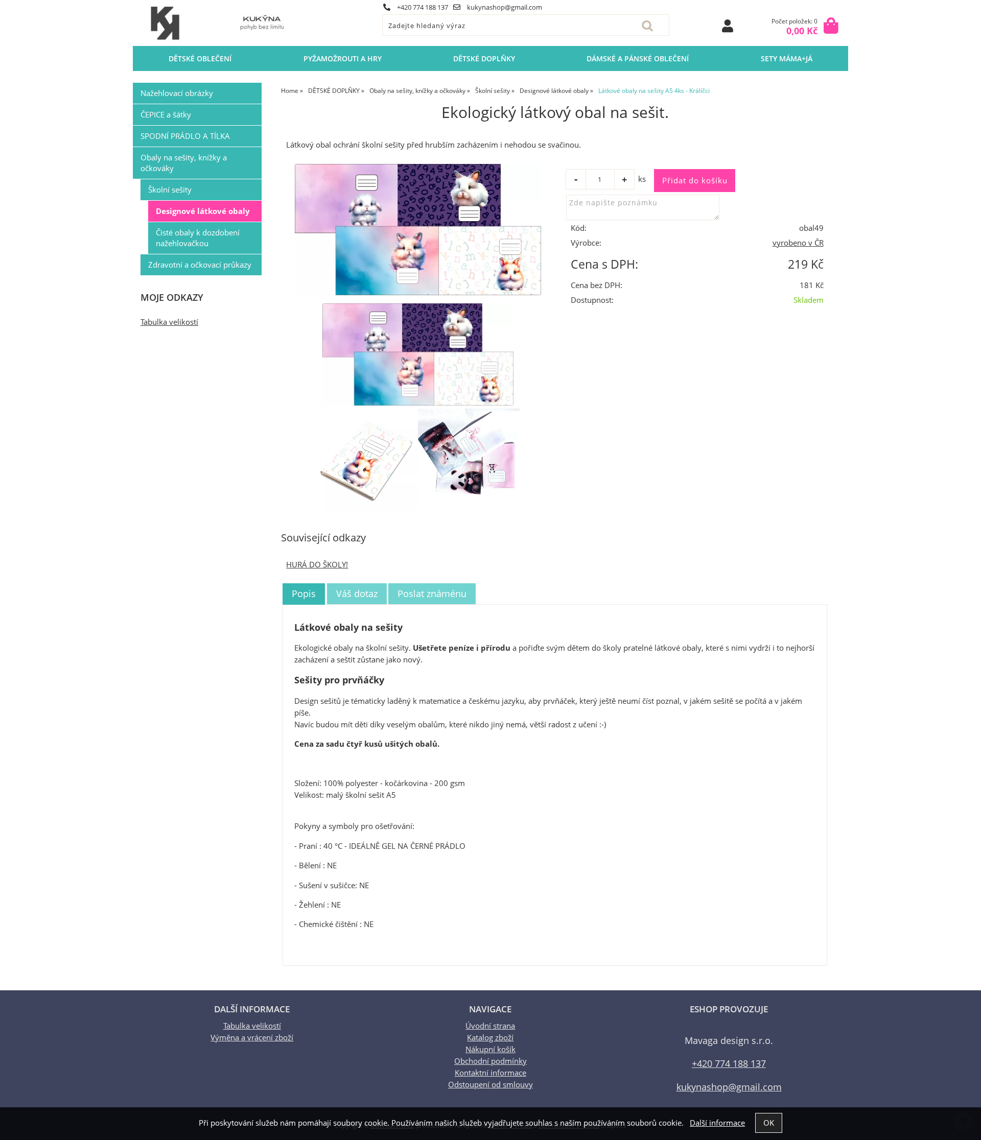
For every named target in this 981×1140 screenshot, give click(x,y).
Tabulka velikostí (169, 322)
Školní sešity (170, 189)
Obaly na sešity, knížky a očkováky (184, 163)
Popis (304, 593)
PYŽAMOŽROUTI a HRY (342, 58)
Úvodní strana (490, 1025)
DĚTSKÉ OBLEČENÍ (200, 58)
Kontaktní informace (490, 1072)
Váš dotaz (357, 593)
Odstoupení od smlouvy (490, 1084)
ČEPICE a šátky (166, 114)
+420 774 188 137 (421, 7)
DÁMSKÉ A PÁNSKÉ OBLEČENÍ (638, 58)
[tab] (304, 594)
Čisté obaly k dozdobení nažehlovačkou (198, 238)
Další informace (717, 1123)
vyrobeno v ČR (798, 243)
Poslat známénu (432, 593)
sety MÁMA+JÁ (786, 58)
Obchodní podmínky (490, 1061)
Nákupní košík (490, 1049)
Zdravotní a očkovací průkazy (199, 264)
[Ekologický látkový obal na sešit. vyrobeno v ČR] (418, 229)
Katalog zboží (490, 1037)
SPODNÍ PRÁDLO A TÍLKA (185, 136)
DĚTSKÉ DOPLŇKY (484, 58)
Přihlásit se (727, 26)
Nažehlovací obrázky (177, 93)
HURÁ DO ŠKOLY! (317, 564)
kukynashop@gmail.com (503, 7)
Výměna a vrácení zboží (252, 1037)
